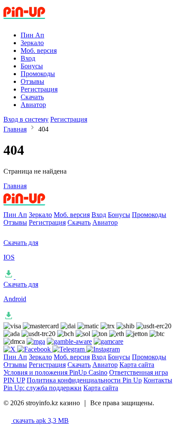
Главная (15, 129)
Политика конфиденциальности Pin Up (84, 380)
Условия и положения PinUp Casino (55, 372)
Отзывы (32, 81)
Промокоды (38, 73)
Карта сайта (136, 364)
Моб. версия (39, 50)
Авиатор (33, 104)
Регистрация (39, 89)
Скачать (32, 97)
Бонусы (32, 66)
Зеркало (32, 42)
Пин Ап (32, 35)
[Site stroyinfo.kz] (39, 20)
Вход (28, 58)
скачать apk (40, 420)
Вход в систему (26, 119)
